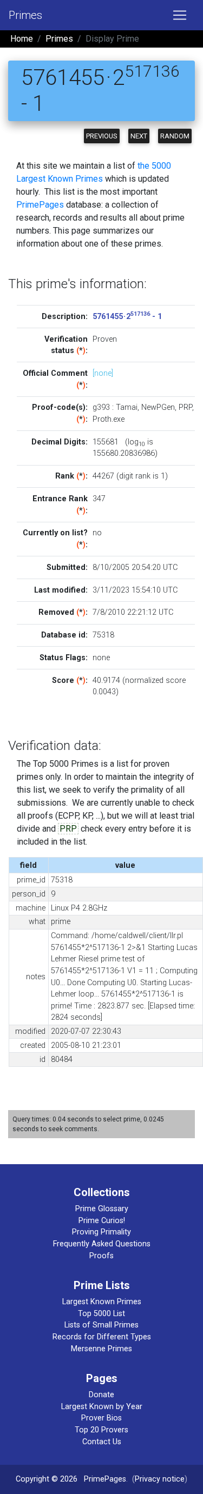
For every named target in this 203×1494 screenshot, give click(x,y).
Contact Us (101, 1441)
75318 (103, 635)
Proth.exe (109, 419)
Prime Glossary (101, 1208)
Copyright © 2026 (46, 1479)
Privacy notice (160, 1479)
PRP (185, 407)
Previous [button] (101, 136)
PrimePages (40, 205)
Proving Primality (101, 1232)
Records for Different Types (102, 1337)
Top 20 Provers (101, 1430)
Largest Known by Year (101, 1406)
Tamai (126, 407)
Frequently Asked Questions (101, 1244)
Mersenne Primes (101, 1348)
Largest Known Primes (101, 1301)
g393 (101, 407)
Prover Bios (101, 1418)
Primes (25, 15)
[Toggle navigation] (179, 15)
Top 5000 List (101, 1313)
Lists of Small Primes (101, 1325)
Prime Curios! (101, 1220)
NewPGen (158, 407)
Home (21, 39)
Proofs (101, 1255)
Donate (101, 1394)
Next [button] (138, 136)
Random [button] (174, 136)
